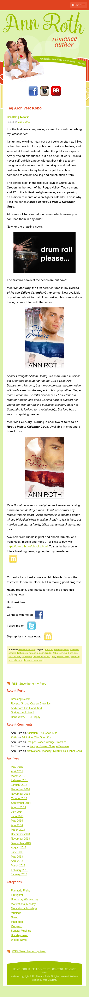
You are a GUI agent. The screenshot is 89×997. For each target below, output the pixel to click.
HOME (16, 969)
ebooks (12, 653)
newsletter (38, 656)
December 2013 (20, 834)
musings (16, 912)
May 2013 (17, 856)
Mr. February (70, 653)
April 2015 (17, 771)
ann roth (49, 649)
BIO (34, 969)
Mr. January (14, 656)
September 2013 (21, 843)
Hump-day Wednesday (24, 899)
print (53, 656)
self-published (15, 660)
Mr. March (27, 656)
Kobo (55, 653)
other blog (17, 921)
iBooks (40, 653)
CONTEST (57, 969)
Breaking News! (18, 117)
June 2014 (17, 816)
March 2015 (18, 775)
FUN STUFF (43, 969)
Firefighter (17, 894)
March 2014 (18, 829)
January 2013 (19, 874)
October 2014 (19, 798)
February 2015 (19, 780)
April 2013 (17, 861)
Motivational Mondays (24, 908)
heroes (32, 653)
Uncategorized (19, 935)
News (14, 917)
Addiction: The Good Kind (26, 708)
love (61, 653)
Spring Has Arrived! (22, 712)
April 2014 (17, 825)
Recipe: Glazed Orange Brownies (31, 703)
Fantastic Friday (26, 649)
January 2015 (19, 784)
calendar (74, 649)
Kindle (48, 653)
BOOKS (26, 969)
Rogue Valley (63, 656)
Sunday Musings (21, 930)
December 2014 (20, 789)
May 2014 (17, 820)
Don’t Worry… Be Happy (25, 717)
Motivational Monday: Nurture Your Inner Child (54, 750)
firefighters (22, 653)
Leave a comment (33, 660)
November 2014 (20, 793)
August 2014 (18, 807)
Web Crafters (49, 980)
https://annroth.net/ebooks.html (27, 546)
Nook (47, 656)
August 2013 (18, 847)
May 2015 (17, 766)
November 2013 (20, 838)
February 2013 (19, 870)
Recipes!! (16, 926)
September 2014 (21, 802)
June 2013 (17, 852)
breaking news (61, 649)
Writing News (19, 939)
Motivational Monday (23, 904)
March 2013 (18, 865)
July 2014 (17, 811)
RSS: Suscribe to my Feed (29, 683)
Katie (14, 737)
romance (75, 656)
